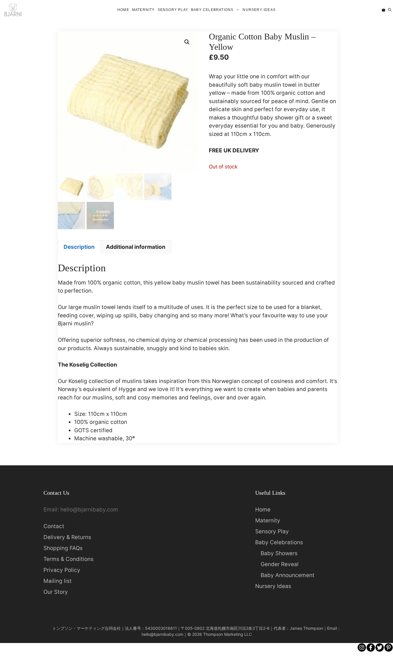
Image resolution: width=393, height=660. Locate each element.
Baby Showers (279, 553)
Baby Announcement (287, 575)
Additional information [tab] (135, 247)
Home (123, 10)
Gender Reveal (280, 564)
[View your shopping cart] (383, 10)
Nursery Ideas (259, 10)
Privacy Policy (61, 570)
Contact (53, 526)
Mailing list (57, 581)
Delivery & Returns (67, 537)
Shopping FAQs (63, 548)
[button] (390, 10)
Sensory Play (173, 10)
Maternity (143, 10)
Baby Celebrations (212, 10)
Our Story (55, 592)
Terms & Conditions (68, 559)
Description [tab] (79, 247)
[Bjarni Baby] (13, 10)
